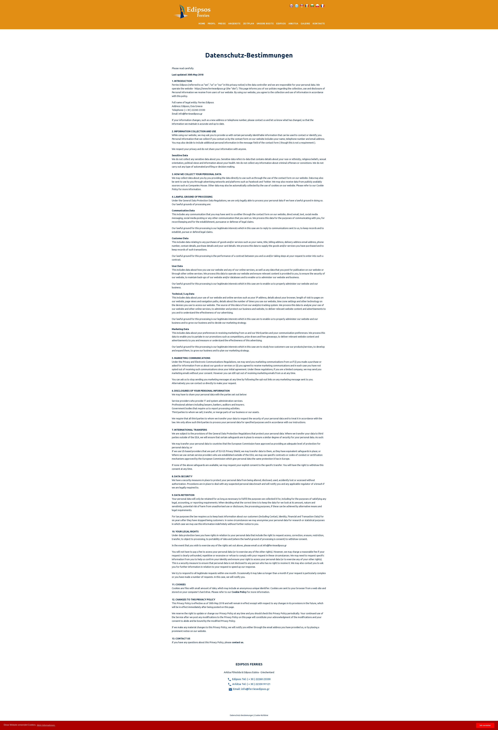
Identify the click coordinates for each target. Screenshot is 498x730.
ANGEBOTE (234, 23)
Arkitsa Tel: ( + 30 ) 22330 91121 (251, 684)
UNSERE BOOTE (265, 23)
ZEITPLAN (248, 23)
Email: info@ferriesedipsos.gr (250, 688)
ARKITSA (293, 23)
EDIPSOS (281, 23)
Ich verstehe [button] (485, 725)
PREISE (222, 23)
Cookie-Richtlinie (261, 715)
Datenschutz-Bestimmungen (241, 715)
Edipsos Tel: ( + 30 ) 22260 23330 (251, 679)
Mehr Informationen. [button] (46, 725)
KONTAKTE (319, 23)
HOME (202, 23)
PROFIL (212, 23)
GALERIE (305, 23)
